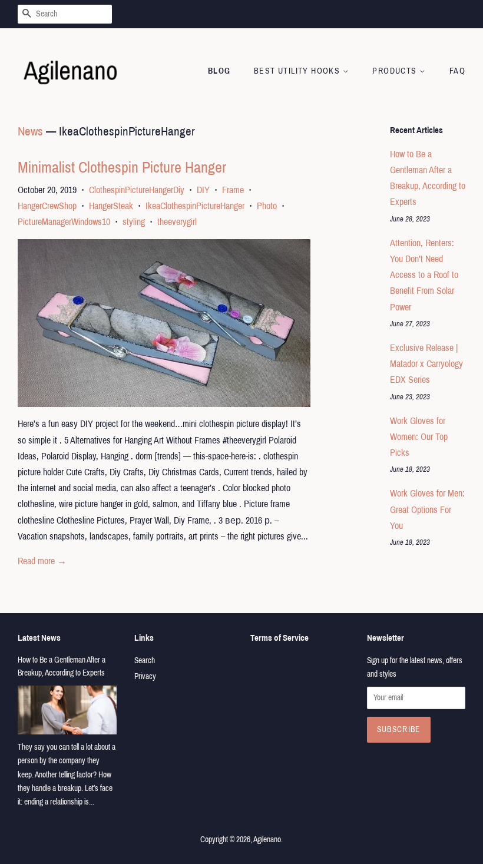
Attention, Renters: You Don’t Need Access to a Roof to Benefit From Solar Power (424, 275)
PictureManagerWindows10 (64, 222)
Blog (219, 71)
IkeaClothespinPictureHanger (194, 206)
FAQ (457, 71)
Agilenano (267, 839)
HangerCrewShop (47, 206)
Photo (267, 206)
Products (395, 71)
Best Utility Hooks (298, 71)
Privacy (145, 676)
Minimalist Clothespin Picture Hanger (122, 167)
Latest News (39, 638)
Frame (233, 190)
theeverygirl (177, 222)
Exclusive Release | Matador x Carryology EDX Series (426, 364)
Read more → (42, 561)
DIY (203, 190)
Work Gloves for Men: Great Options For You (427, 509)
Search (144, 660)
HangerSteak (111, 206)
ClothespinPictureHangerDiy (136, 190)
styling (134, 222)
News (30, 131)
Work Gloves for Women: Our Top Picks (419, 437)
